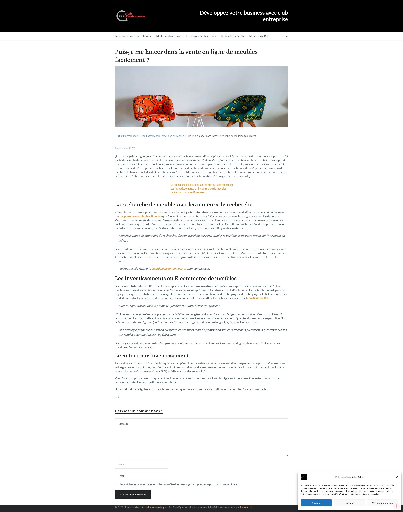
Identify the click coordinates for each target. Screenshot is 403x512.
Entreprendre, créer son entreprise (133, 35)
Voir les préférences (382, 503)
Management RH (258, 35)
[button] (396, 477)
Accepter (316, 503)
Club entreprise (129, 136)
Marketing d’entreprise (168, 35)
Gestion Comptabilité (232, 35)
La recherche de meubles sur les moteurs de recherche (201, 184)
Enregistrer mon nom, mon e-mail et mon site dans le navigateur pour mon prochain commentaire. (178, 484)
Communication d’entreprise (201, 35)
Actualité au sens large (154, 507)
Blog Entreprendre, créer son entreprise (162, 136)
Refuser (349, 503)
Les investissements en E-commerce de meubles (198, 188)
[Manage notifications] (396, 506)
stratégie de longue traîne (168, 268)
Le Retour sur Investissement (187, 192)
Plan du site (246, 507)
